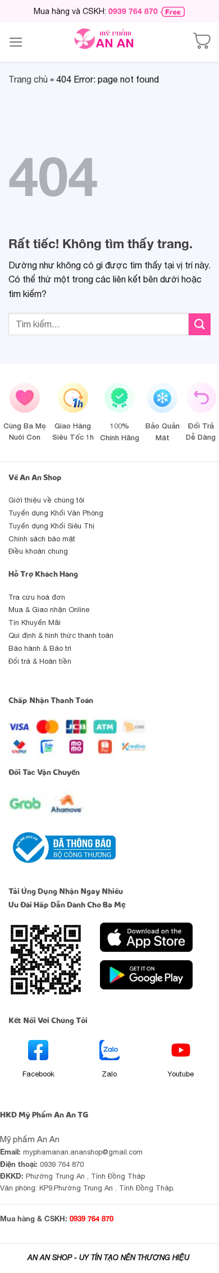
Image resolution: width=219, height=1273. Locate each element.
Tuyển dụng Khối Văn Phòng (55, 513)
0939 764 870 (133, 11)
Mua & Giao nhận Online (48, 609)
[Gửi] (200, 324)
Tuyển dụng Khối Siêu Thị (51, 526)
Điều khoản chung (38, 551)
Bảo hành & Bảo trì (39, 648)
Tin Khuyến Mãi (34, 622)
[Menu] (16, 42)
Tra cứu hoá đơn (36, 597)
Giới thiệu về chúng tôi (46, 500)
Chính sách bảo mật (41, 539)
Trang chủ (28, 79)
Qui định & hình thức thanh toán (60, 635)
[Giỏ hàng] (202, 42)
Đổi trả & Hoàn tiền (39, 661)
